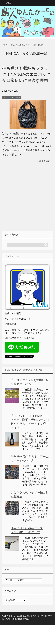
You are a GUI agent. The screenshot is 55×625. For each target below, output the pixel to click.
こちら (31, 338)
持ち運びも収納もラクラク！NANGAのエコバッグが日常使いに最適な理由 (26, 74)
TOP (23, 45)
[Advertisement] (27, 201)
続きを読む (45, 161)
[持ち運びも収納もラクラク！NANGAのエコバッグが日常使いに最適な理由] (28, 127)
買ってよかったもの (12, 97)
